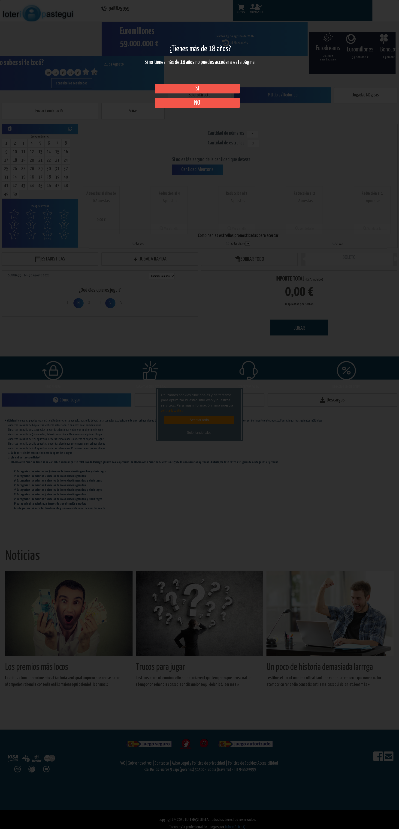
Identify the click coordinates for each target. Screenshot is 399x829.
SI (197, 88)
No (197, 103)
